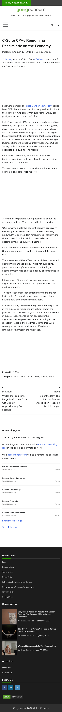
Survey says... (48, 376)
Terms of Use (7, 572)
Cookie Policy (7, 597)
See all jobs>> (9, 527)
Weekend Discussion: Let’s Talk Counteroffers (37, 646)
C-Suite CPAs (18, 376)
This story (7, 59)
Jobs (4, 562)
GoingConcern (43, 51)
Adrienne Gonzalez (26, 621)
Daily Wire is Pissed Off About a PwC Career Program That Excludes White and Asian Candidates (36, 614)
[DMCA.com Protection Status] (13, 698)
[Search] (58, 25)
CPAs (36, 376)
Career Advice (8, 567)
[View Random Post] (52, 25)
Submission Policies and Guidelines (17, 582)
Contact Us (7, 577)
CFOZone (39, 59)
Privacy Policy (8, 592)
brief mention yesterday (38, 105)
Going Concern (41, 708)
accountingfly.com (17, 454)
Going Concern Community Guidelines (18, 587)
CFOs (16, 372)
